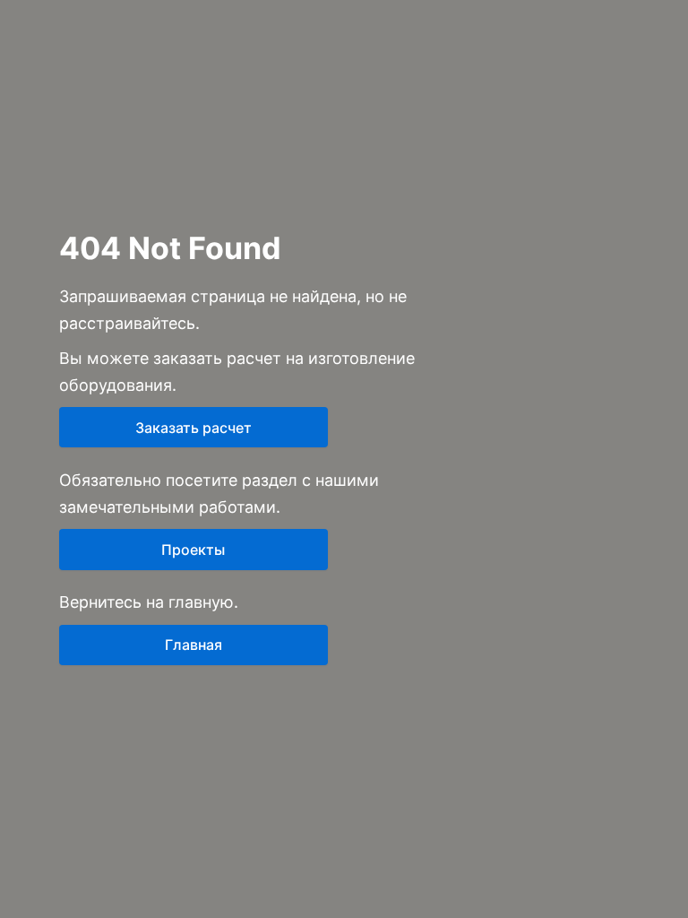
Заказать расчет (193, 428)
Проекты (193, 550)
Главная (193, 645)
